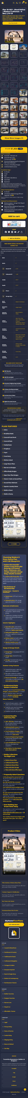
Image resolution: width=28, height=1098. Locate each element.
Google (14, 1077)
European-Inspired (9, 969)
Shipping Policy (8, 1039)
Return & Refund (8, 1044)
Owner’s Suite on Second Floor (13, 479)
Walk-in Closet (8, 490)
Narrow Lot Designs (10, 467)
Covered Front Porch (10, 437)
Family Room (8, 445)
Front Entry (7, 456)
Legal (5, 1022)
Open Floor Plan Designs (11, 475)
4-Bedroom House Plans (12, 765)
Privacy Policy (8, 1026)
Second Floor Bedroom (10, 482)
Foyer (5, 452)
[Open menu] (25, 3)
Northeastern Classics (10, 982)
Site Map (6, 1048)
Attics (6, 430)
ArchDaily (15, 696)
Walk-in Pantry (8, 494)
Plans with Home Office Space (13, 769)
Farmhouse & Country (10, 952)
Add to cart (14, 216)
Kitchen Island (8, 460)
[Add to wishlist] (14, 238)
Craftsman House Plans (11, 762)
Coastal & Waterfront (10, 948)
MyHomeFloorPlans (15, 1092)
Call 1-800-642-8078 (14, 924)
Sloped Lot (7, 1007)
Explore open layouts (17, 630)
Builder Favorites (9, 994)
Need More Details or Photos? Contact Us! (14, 244)
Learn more (15, 734)
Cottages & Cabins (9, 965)
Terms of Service (8, 1031)
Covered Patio (8, 441)
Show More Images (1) (14, 138)
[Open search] (13, 3)
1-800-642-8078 (19, 418)
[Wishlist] (20, 3)
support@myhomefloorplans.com (12, 812)
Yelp (14, 1072)
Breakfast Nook (8, 433)
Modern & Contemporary (11, 978)
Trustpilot (14, 1068)
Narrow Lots (7, 1002)
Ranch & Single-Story (10, 974)
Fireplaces (7, 449)
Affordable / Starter (9, 1011)
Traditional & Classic (10, 956)
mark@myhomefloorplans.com (14, 420)
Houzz (14, 1081)
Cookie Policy (8, 1035)
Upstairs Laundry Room (11, 486)
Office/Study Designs (10, 471)
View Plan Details (13, 23)
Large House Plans (9, 464)
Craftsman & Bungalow (10, 961)
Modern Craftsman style (14, 695)
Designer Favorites (9, 998)
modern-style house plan (12, 576)
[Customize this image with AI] (22, 31)
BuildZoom (14, 1085)
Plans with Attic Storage (12, 767)
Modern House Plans (11, 760)
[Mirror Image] (22, 34)
